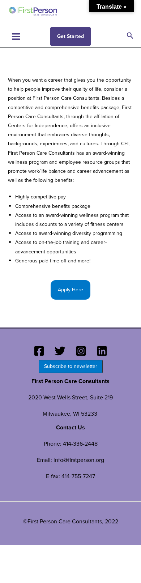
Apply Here (70, 289)
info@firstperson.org (79, 460)
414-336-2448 (80, 444)
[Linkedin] (102, 351)
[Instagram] (81, 351)
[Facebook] (39, 351)
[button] (70, 36)
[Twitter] (60, 351)
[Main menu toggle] (15, 36)
